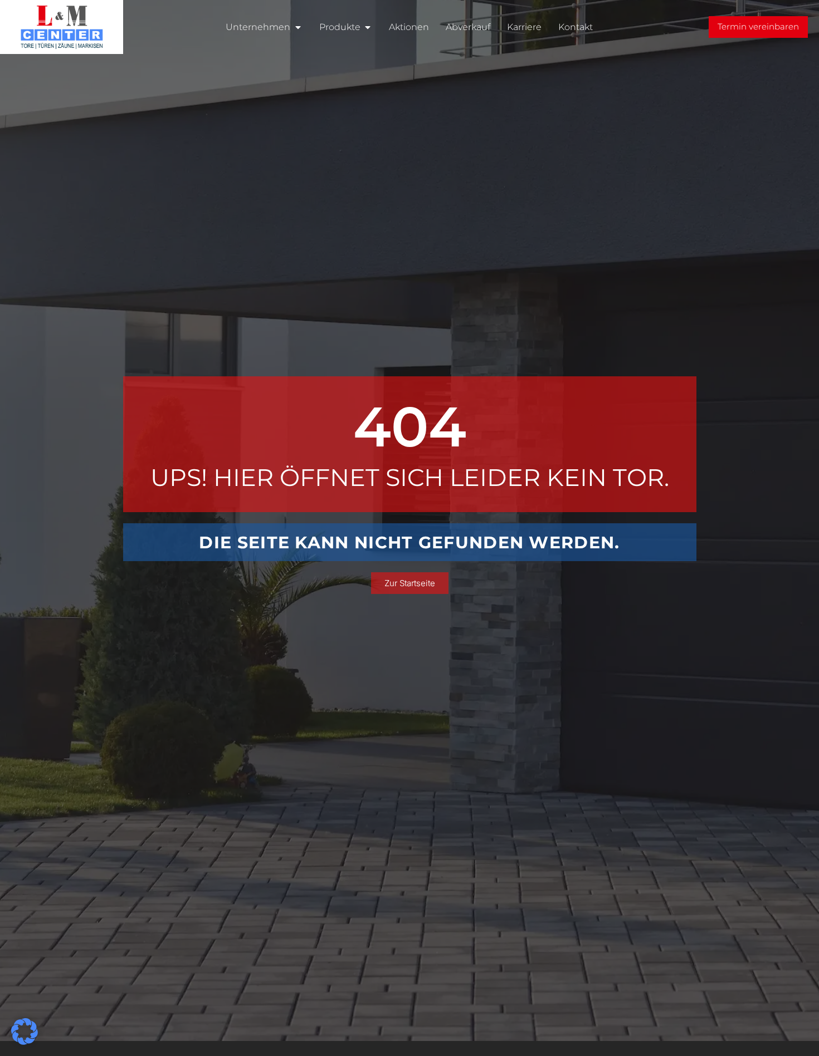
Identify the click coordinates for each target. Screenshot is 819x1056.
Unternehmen (258, 27)
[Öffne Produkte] (367, 27)
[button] (24, 1031)
